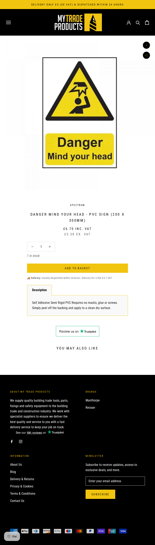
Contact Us (17, 501)
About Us (16, 464)
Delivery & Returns (22, 479)
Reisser (90, 408)
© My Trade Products (28, 524)
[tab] (39, 290)
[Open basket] (147, 22)
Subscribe (100, 494)
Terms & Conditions (22, 493)
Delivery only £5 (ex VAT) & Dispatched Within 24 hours (77, 4)
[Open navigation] (8, 22)
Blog (13, 472)
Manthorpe (93, 400)
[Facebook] (11, 441)
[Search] (138, 22)
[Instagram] (20, 441)
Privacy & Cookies (21, 486)
